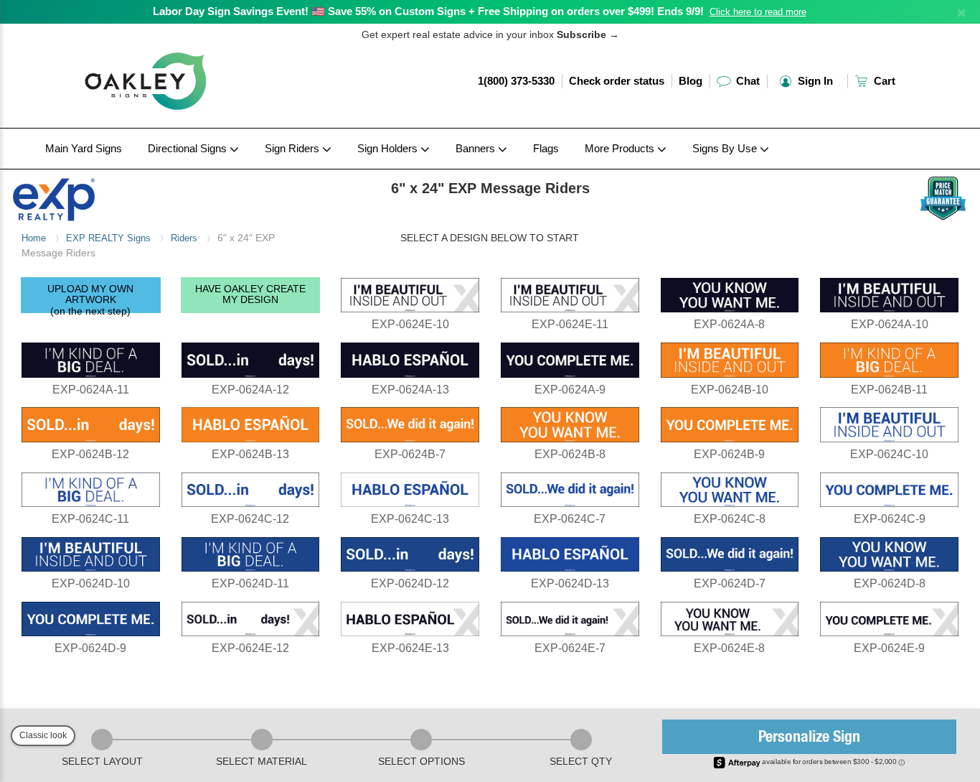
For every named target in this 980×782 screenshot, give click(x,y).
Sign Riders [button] (293, 148)
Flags (546, 148)
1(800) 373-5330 (516, 81)
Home (34, 238)
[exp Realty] (123, 196)
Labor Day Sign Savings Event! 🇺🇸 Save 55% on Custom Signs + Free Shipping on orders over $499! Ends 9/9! (428, 11)
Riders (184, 238)
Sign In (814, 81)
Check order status (616, 81)
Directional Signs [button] (189, 148)
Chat (746, 81)
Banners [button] (477, 148)
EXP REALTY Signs (108, 238)
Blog (690, 81)
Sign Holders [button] (388, 148)
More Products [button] (621, 148)
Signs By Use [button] (726, 148)
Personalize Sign (809, 738)
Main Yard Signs (83, 148)
